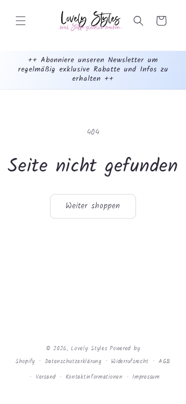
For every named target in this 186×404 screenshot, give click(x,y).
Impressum (146, 377)
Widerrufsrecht (130, 361)
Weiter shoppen (93, 206)
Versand (46, 377)
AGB (165, 361)
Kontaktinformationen (94, 377)
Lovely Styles (89, 348)
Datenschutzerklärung (73, 361)
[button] (20, 20)
